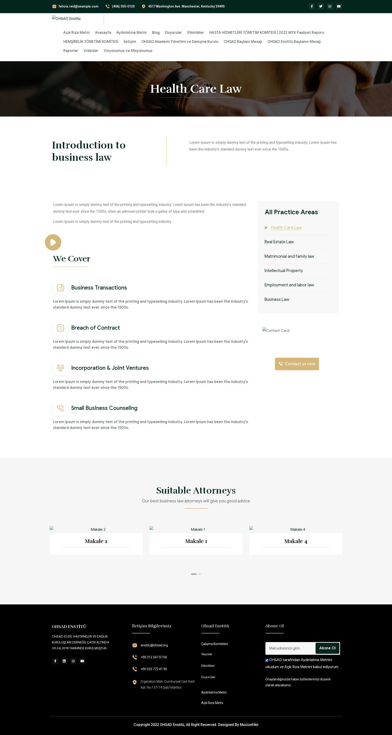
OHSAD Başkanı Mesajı (243, 41)
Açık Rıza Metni (76, 32)
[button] (193, 574)
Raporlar (70, 51)
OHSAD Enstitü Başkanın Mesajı (294, 41)
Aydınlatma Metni (131, 32)
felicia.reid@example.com (78, 6)
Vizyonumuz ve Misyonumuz (128, 51)
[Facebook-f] (312, 6)
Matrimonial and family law (289, 256)
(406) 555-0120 (123, 6)
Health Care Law (286, 227)
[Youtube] (339, 6)
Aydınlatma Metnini (316, 660)
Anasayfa (103, 32)
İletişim (130, 41)
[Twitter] (321, 6)
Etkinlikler (195, 32)
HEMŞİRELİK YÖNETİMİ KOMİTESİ (90, 41)
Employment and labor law (289, 284)
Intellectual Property (284, 270)
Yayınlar (206, 654)
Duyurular (173, 32)
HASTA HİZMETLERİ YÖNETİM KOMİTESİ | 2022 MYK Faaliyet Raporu (266, 32)
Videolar (91, 51)
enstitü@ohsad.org (154, 645)
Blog (156, 32)
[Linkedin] (64, 661)
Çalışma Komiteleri (214, 644)
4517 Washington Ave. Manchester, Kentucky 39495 (186, 6)
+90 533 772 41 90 (154, 669)
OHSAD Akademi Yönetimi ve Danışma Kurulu (179, 41)
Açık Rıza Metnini (298, 667)
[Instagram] (330, 6)
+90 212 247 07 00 (154, 657)
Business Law (277, 299)
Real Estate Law (279, 241)
